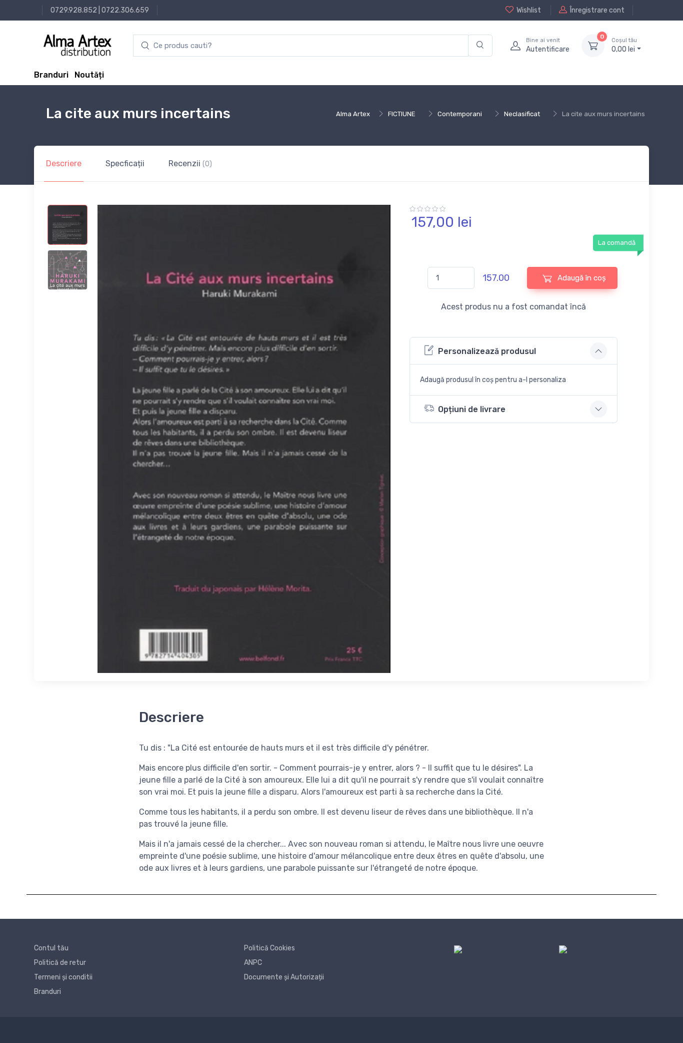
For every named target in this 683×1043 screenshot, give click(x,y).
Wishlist (528, 10)
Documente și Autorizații (284, 977)
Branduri (51, 75)
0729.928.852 (73, 10)
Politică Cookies (269, 948)
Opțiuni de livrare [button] (472, 409)
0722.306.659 (125, 10)
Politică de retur (60, 962)
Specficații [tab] (125, 163)
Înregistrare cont (597, 10)
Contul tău (51, 948)
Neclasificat (522, 114)
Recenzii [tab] (190, 163)
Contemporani (460, 114)
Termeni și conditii (63, 977)
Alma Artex (353, 114)
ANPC (253, 962)
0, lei (624, 45)
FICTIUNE (402, 114)
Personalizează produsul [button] (487, 351)
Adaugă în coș (581, 277)
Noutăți (89, 75)
